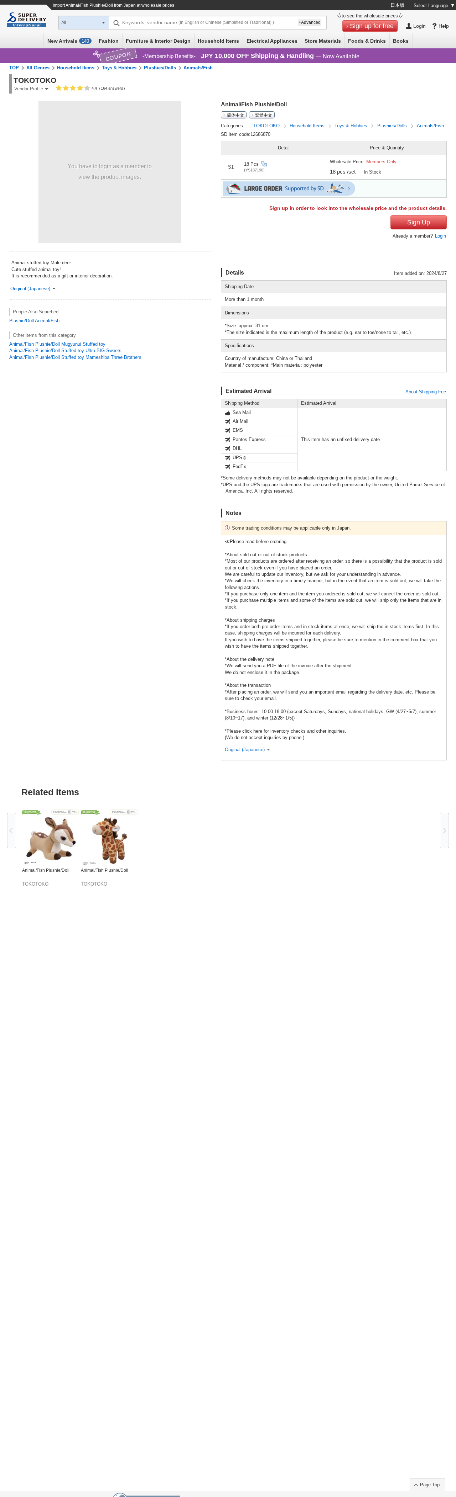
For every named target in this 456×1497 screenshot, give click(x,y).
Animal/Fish (47, 320)
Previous (11, 830)
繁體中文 (263, 115)
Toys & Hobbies (119, 67)
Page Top (430, 1484)
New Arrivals (68, 41)
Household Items (218, 41)
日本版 (397, 5)
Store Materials (323, 41)
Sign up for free (372, 26)
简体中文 (235, 115)
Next (444, 830)
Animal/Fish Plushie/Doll (45, 870)
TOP (14, 67)
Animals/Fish (198, 67)
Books (401, 41)
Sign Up (418, 222)
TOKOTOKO (267, 125)
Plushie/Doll (21, 320)
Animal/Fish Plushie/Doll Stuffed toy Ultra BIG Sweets (65, 350)
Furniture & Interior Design (158, 41)
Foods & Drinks (367, 41)
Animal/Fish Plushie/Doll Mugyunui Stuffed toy (57, 344)
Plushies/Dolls (160, 67)
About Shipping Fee (425, 391)
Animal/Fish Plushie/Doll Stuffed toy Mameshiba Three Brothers (75, 357)
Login (440, 236)
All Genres (38, 67)
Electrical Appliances (272, 41)
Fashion (109, 41)
